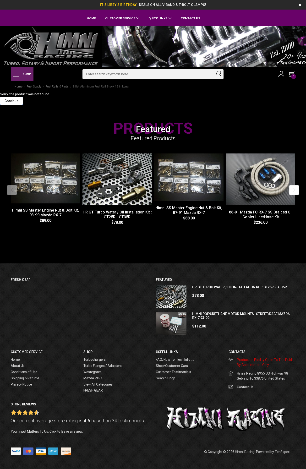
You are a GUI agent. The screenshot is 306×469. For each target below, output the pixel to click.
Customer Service (120, 18)
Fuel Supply (34, 86)
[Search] (218, 74)
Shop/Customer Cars (172, 366)
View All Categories (98, 384)
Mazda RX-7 (92, 378)
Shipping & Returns (25, 378)
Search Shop (165, 378)
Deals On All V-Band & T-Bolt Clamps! (172, 5)
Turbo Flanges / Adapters (102, 366)
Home (91, 18)
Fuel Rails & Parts (57, 86)
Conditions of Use (24, 372)
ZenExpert (282, 452)
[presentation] (12, 190)
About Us (18, 366)
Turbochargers (94, 359)
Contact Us (190, 18)
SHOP (26, 74)
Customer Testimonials (173, 372)
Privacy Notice (21, 384)
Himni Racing (245, 452)
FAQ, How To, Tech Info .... (175, 359)
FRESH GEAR (93, 390)
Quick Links (157, 18)
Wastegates (92, 372)
